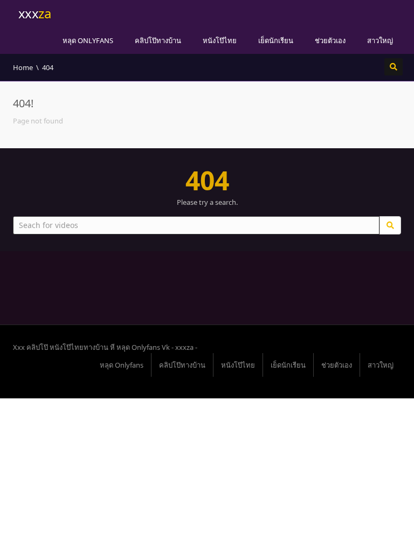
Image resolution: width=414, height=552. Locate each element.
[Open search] (393, 66)
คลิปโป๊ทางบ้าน (158, 40)
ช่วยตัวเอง (330, 40)
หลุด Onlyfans (88, 40)
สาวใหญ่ (380, 40)
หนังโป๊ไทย (220, 40)
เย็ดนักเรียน (275, 40)
